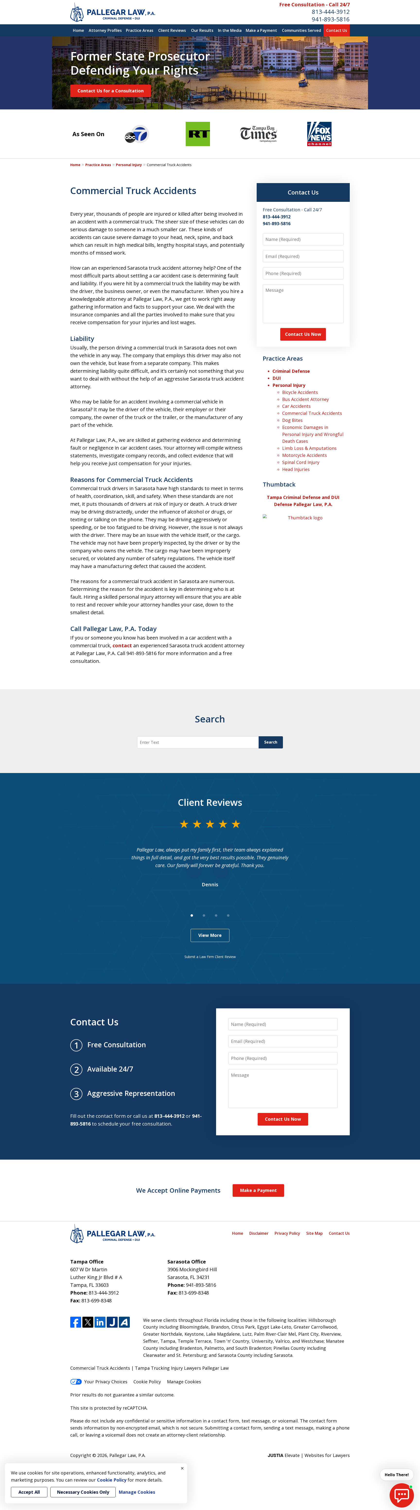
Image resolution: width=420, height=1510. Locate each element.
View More (210, 935)
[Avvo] (124, 1322)
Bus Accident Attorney (305, 399)
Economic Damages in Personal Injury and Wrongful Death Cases (312, 434)
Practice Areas (139, 30)
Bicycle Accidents (300, 392)
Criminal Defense (291, 371)
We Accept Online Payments (178, 1190)
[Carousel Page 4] (228, 915)
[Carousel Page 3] (216, 915)
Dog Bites (292, 420)
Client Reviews (172, 30)
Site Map (314, 1233)
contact (122, 645)
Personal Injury (129, 164)
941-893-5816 (331, 19)
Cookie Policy (147, 1382)
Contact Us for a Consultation (111, 91)
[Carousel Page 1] (192, 915)
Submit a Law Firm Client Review (210, 956)
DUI (276, 378)
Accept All (29, 1492)
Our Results (202, 30)
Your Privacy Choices (105, 1382)
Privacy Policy (287, 1233)
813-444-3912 (331, 12)
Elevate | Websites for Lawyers (309, 1455)
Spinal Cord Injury (300, 462)
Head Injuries (296, 469)
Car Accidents (296, 406)
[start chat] (402, 1495)
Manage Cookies (184, 1382)
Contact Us (336, 30)
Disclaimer (259, 1233)
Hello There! (397, 1474)
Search (270, 742)
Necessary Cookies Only (83, 1492)
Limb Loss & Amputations (309, 448)
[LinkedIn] (100, 1322)
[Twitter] (87, 1322)
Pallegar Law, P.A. (127, 1455)
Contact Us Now (303, 334)
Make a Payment (261, 30)
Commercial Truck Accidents (312, 413)
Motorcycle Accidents (304, 455)
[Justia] (112, 1322)
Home (78, 30)
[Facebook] (75, 1322)
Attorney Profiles (105, 30)
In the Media (230, 30)
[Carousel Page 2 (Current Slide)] (204, 915)
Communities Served (301, 30)
